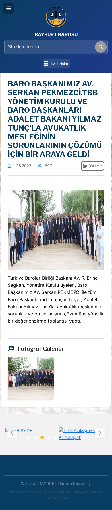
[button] (100, 433)
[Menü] (8, 8)
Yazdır (96, 166)
